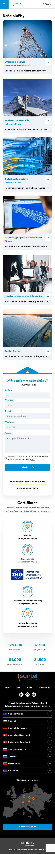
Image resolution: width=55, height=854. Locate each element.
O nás (7, 687)
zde (33, 459)
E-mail (8, 411)
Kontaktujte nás (27, 826)
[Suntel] (17, 4)
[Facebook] (27, 694)
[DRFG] (27, 845)
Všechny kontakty (27, 488)
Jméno (8, 390)
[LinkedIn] (21, 694)
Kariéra (30, 687)
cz (44, 4)
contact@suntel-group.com (27, 481)
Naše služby (44, 687)
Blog (18, 687)
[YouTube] (34, 694)
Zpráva (8, 433)
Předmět (9, 422)
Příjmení (9, 400)
